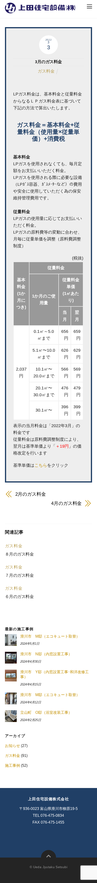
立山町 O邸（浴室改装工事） (46, 712)
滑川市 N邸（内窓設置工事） (46, 654)
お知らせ (12, 746)
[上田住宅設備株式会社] (40, 10)
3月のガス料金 (48, 61)
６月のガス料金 (19, 596)
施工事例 (12, 765)
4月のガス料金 (66, 503)
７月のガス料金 (19, 575)
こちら (40, 465)
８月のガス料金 (19, 554)
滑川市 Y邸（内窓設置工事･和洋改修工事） (54, 674)
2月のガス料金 (30, 494)
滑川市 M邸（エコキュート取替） (50, 636)
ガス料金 (46, 71)
